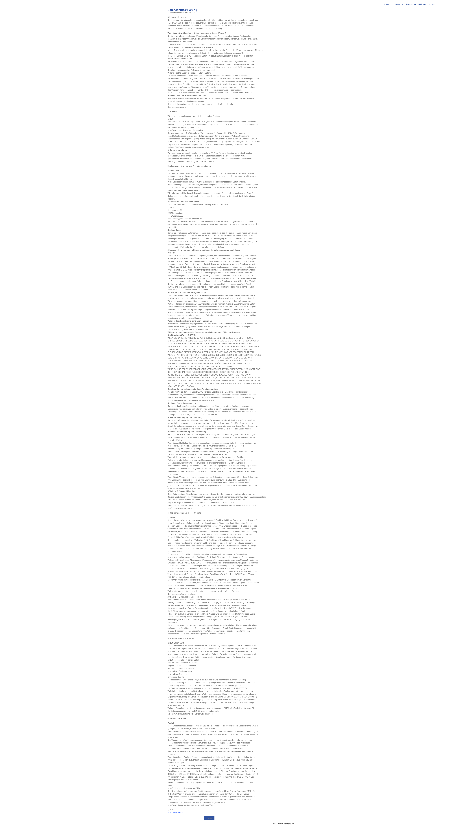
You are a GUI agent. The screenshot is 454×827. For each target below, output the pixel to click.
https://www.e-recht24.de (178, 813)
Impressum (398, 4)
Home (386, 4)
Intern (431, 4)
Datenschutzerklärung (416, 4)
